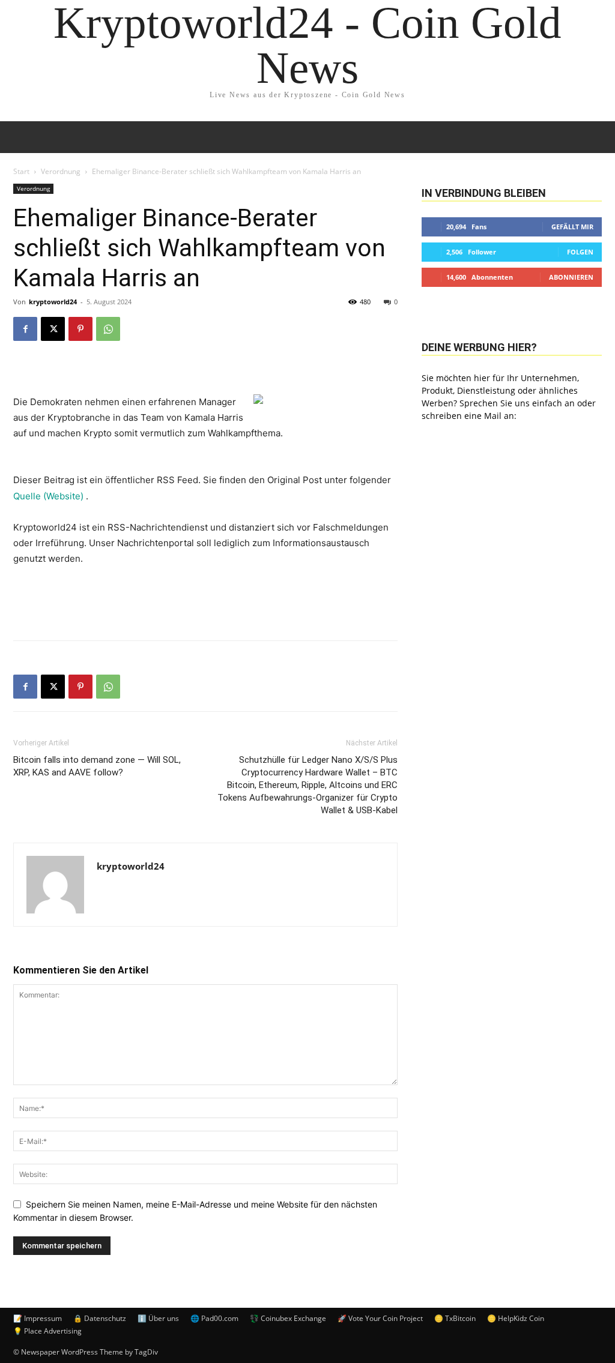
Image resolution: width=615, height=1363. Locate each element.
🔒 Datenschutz (99, 1318)
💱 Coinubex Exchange (288, 1318)
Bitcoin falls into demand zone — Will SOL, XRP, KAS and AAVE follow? (97, 766)
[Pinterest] (80, 329)
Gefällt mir (572, 226)
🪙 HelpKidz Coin (515, 1318)
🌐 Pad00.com (214, 1318)
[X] (53, 329)
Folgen (580, 251)
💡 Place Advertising (47, 1331)
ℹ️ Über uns (158, 1318)
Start (21, 171)
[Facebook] (25, 329)
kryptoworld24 (53, 301)
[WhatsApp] (108, 329)
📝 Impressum (37, 1318)
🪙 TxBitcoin (455, 1318)
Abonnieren (571, 276)
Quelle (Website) (49, 496)
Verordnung (60, 171)
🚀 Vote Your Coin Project (380, 1318)
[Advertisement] (205, 600)
